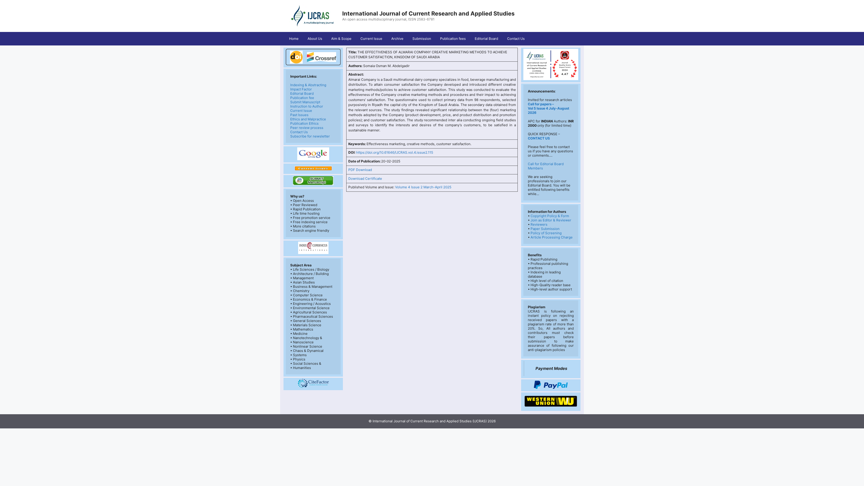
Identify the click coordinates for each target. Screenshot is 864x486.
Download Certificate (365, 178)
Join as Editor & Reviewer (551, 220)
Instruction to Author (306, 106)
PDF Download (360, 170)
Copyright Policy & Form (550, 216)
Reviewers (539, 224)
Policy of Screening (546, 233)
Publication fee (302, 98)
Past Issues (299, 115)
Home (294, 38)
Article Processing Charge (552, 237)
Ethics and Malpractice (308, 119)
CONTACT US (539, 138)
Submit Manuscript (305, 102)
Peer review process (306, 128)
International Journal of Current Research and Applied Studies (428, 13)
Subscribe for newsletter (310, 136)
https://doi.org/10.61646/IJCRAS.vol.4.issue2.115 (394, 152)
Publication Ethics (304, 123)
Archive (397, 38)
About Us (315, 38)
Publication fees (453, 38)
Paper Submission (545, 229)
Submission (421, 38)
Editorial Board (486, 38)
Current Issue (371, 38)
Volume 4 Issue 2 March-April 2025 (423, 187)
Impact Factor (301, 89)
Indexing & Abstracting (308, 85)
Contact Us (516, 38)
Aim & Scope (341, 38)
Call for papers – (541, 104)
